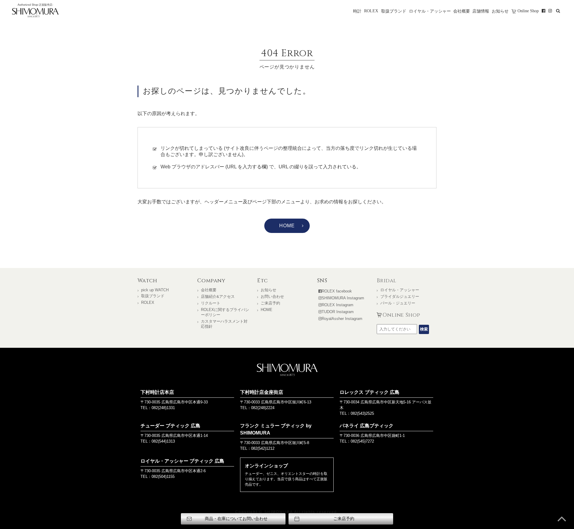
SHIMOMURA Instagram (343, 298)
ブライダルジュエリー (399, 296)
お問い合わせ (272, 296)
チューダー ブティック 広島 (170, 425)
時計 (357, 11)
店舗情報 (480, 11)
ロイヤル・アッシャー (430, 11)
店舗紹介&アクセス (218, 296)
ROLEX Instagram (337, 305)
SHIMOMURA (287, 370)
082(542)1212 (262, 448)
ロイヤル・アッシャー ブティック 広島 (182, 461)
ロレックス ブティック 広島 (369, 392)
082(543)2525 (362, 413)
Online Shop (528, 10)
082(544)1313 (163, 441)
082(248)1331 (163, 407)
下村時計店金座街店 (261, 392)
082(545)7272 (362, 441)
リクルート (210, 303)
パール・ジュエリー (397, 303)
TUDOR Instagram (338, 312)
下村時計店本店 (157, 392)
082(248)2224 (262, 407)
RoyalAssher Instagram (342, 318)
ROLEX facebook (337, 291)
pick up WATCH (155, 290)
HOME (286, 225)
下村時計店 (35, 13)
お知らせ (500, 11)
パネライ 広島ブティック (366, 425)
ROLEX (371, 10)
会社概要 (461, 11)
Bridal (386, 280)
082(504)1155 (163, 476)
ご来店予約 (270, 303)
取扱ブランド (393, 11)
